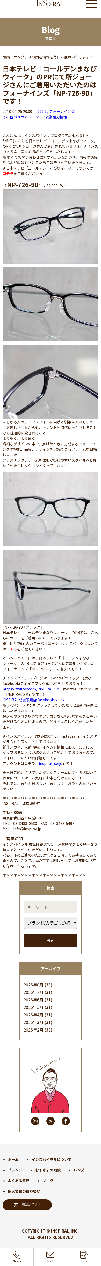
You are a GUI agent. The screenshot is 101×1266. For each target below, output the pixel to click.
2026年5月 (34, 1007)
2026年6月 (34, 999)
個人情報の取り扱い (24, 1191)
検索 (50, 940)
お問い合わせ (31, 1204)
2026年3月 (34, 1022)
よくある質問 (19, 1180)
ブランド (15, 1170)
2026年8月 (34, 984)
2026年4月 (34, 1015)
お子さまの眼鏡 (48, 1170)
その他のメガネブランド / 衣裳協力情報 (35, 116)
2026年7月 (34, 992)
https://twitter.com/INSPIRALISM (31, 688)
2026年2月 (34, 1030)
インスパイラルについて (51, 1159)
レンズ (79, 1170)
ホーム (13, 1159)
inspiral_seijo (50, 763)
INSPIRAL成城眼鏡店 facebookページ (34, 699)
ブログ (47, 1180)
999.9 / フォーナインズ (56, 111)
